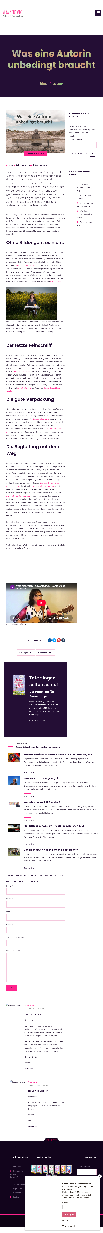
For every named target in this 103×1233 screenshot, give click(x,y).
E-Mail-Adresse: (75, 139)
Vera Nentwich (34, 1082)
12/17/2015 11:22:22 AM (38, 1085)
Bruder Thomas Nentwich (26, 265)
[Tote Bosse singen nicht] (51, 1169)
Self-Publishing (23, 165)
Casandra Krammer (41, 419)
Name (9, 899)
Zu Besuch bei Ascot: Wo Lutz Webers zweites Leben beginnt (58, 754)
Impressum (17, 1188)
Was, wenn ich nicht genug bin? (42, 778)
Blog (44, 83)
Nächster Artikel (45, 653)
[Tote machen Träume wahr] (45, 1169)
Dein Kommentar (13, 950)
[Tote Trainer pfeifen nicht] (69, 1169)
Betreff (9, 886)
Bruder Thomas (56, 281)
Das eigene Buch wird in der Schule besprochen (51, 849)
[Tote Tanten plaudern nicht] (63, 1169)
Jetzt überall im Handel (39, 720)
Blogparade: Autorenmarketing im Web (86, 187)
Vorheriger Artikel (26, 653)
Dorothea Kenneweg (22, 371)
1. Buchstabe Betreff (15, 937)
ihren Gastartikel (24, 388)
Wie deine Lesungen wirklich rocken (84, 214)
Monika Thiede (30, 1005)
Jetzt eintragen (79, 154)
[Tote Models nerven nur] (34, 1169)
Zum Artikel (29, 772)
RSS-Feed (17, 1166)
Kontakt (16, 1197)
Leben (58, 83)
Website (9, 924)
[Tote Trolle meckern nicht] (57, 1169)
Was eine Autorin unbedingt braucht (44, 875)
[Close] (100, 1176)
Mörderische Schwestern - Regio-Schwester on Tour (54, 825)
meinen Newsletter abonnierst (19, 496)
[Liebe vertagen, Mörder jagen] (39, 1169)
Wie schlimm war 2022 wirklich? (42, 802)
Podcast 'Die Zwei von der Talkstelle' (16, 1174)
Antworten (28, 1068)
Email (9, 911)
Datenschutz (18, 1193)
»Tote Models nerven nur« (44, 486)
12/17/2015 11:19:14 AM (34, 1008)
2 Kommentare (40, 165)
